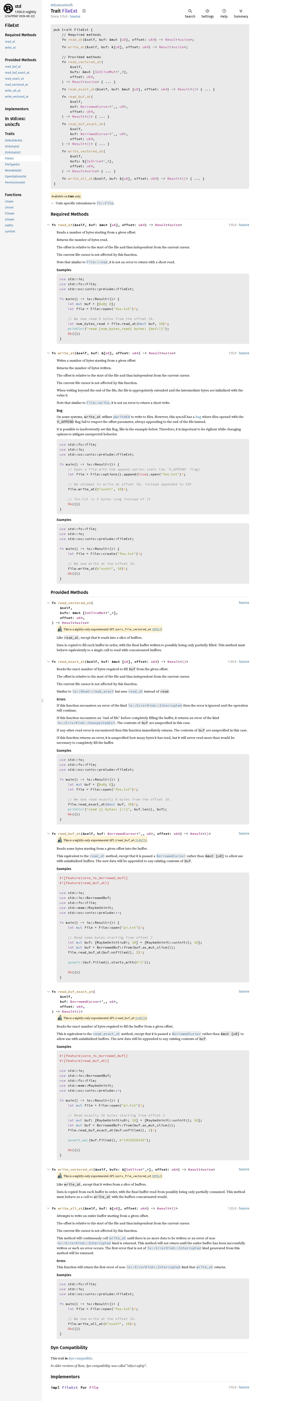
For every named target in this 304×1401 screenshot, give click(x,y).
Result (171, 39)
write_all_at (80, 178)
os (58, 5)
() (194, 89)
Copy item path (84, 10)
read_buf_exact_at (85, 124)
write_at (76, 47)
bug (198, 416)
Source (75, 16)
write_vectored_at (85, 151)
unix (65, 5)
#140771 (140, 840)
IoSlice (94, 161)
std (18, 6)
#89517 (156, 629)
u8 (124, 39)
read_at (75, 39)
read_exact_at (81, 89)
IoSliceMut (105, 72)
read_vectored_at (84, 62)
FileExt (70, 1387)
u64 (152, 39)
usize (185, 39)
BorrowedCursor (94, 106)
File (93, 1387)
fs (71, 5)
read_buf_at (79, 97)
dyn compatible (80, 1358)
